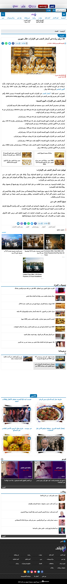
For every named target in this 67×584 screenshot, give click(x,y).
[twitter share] (9, 43)
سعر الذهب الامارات (17, 227)
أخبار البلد (47, 18)
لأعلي (61, 541)
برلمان (17, 563)
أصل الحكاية (16, 559)
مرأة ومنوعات (11, 18)
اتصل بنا (36, 576)
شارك (17, 43)
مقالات (52, 567)
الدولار (43, 227)
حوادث (40, 18)
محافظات (51, 563)
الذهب (27, 227)
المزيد (3, 487)
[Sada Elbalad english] (15, 6)
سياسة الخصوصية (26, 576)
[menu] (64, 14)
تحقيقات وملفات (61, 567)
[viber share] (21, 223)
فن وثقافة (27, 18)
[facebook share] (13, 43)
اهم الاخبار (55, 18)
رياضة (34, 18)
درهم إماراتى (35, 227)
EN (49, 10)
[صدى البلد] (33, 14)
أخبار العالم (27, 559)
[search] (3, 14)
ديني (3, 18)
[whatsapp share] (6, 43)
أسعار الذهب (51, 227)
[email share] (2, 43)
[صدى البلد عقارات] (23, 6)
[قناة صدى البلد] (52, 6)
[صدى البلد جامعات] (32, 6)
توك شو (19, 18)
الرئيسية (63, 18)
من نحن (44, 576)
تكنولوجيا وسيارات (26, 563)
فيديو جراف (62, 563)
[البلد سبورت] (43, 6)
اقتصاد (56, 31)
